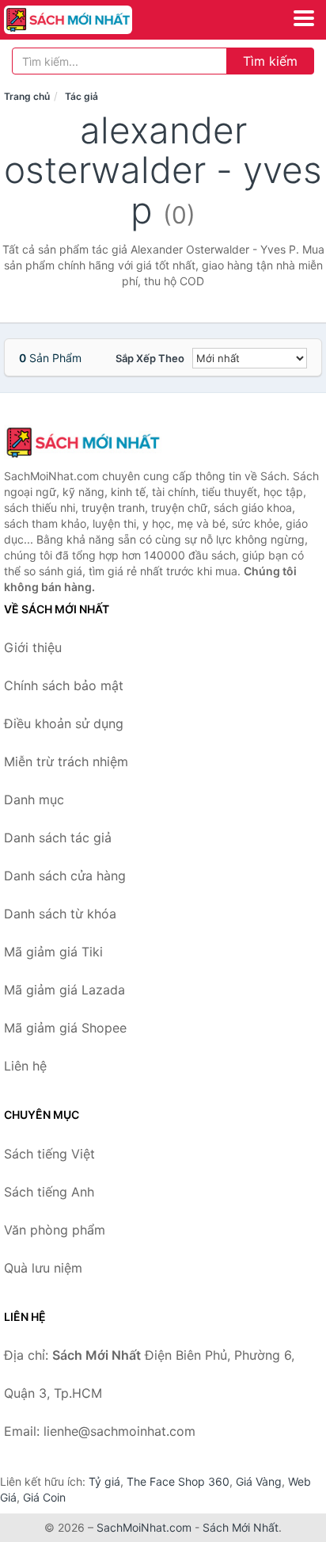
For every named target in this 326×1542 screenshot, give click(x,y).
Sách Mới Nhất (241, 1527)
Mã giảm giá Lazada (64, 990)
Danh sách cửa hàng (65, 876)
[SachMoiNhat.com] (93, 20)
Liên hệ (25, 1066)
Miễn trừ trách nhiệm (66, 761)
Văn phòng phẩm (54, 1230)
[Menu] (304, 18)
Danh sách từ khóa (60, 914)
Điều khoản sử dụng (63, 723)
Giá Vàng (259, 1481)
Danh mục (34, 799)
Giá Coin (44, 1497)
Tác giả (81, 96)
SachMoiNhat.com (144, 1527)
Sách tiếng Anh (49, 1192)
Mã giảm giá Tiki (53, 952)
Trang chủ (27, 96)
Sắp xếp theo (150, 358)
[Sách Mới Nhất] (83, 442)
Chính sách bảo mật (63, 685)
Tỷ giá (104, 1481)
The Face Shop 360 (178, 1481)
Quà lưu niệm (43, 1268)
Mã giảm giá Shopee (65, 1028)
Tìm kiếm (270, 61)
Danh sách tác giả (58, 837)
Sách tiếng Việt (49, 1154)
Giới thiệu (33, 647)
